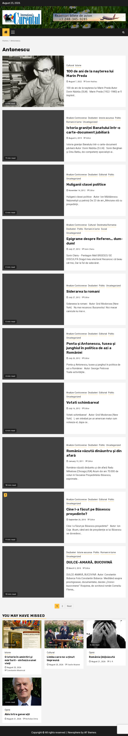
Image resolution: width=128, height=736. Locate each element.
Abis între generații (17, 714)
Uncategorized (90, 122)
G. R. (111, 661)
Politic (118, 118)
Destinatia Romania (106, 225)
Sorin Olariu (89, 249)
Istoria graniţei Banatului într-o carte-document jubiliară (93, 130)
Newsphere (74, 732)
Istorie (78, 65)
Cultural (70, 65)
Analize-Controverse (76, 118)
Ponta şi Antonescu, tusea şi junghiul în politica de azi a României (90, 348)
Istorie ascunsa (106, 118)
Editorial (103, 174)
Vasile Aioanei (73, 665)
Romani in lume (74, 122)
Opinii (91, 652)
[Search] (123, 32)
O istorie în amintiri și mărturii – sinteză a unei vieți (20, 660)
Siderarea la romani (83, 291)
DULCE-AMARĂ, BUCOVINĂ (89, 562)
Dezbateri (93, 118)
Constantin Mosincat (16, 670)
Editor (88, 138)
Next (69, 606)
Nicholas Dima (31, 719)
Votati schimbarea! (82, 402)
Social (104, 229)
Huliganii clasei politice (86, 184)
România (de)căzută (102, 656)
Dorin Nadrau (91, 82)
